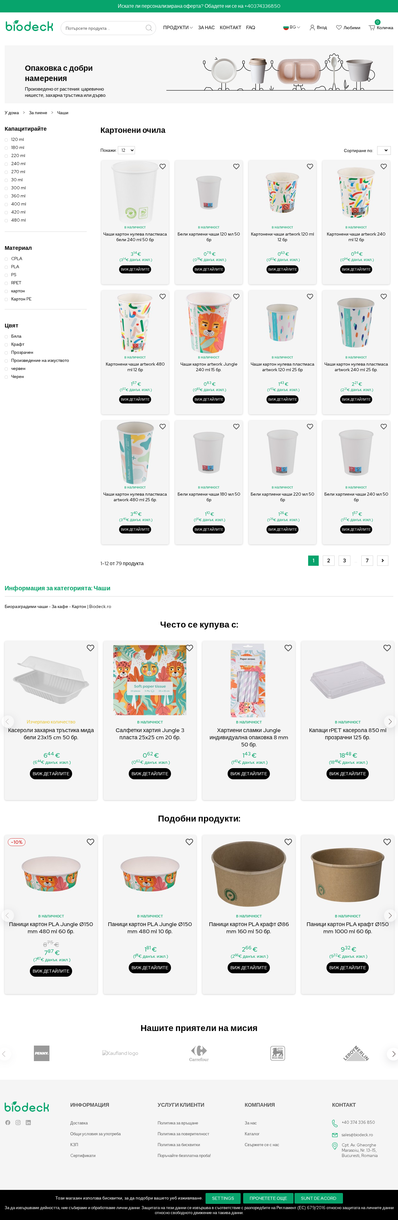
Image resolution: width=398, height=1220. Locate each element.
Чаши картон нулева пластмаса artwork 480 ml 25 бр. (135, 496)
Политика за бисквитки (179, 1144)
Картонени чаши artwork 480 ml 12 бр (135, 366)
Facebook (7, 1124)
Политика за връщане (178, 1123)
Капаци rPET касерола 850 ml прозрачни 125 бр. (347, 734)
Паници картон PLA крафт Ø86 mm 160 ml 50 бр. (249, 928)
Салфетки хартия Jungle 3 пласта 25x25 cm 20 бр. (150, 734)
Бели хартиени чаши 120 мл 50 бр (209, 236)
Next (390, 721)
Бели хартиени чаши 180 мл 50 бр (209, 496)
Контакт (230, 28)
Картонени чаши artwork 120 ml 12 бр (282, 236)
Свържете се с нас (262, 1144)
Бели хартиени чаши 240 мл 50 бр (356, 496)
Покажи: (108, 150)
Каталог (252, 1134)
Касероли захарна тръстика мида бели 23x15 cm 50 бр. (51, 734)
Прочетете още (268, 1198)
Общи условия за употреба (95, 1134)
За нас (206, 28)
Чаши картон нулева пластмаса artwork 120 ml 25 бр (282, 366)
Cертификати (82, 1155)
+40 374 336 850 (358, 1122)
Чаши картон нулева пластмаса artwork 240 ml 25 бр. (356, 366)
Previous (8, 721)
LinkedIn (28, 1124)
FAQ (250, 28)
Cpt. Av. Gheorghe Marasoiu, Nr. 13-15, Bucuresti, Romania (360, 1150)
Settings (223, 1198)
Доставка (79, 1123)
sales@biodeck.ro (357, 1134)
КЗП (74, 1144)
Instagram (18, 1124)
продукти (176, 28)
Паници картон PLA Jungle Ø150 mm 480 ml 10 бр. (150, 928)
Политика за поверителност (183, 1134)
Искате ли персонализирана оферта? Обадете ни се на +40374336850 (199, 6)
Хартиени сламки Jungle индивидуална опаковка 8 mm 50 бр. (249, 737)
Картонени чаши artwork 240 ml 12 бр (356, 236)
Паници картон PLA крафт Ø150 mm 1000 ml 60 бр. (348, 928)
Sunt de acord (318, 1198)
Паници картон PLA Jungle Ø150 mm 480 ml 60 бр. (51, 928)
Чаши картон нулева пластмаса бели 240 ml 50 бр (135, 236)
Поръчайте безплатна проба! (184, 1155)
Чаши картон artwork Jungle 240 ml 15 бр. (209, 366)
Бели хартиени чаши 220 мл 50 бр (282, 496)
